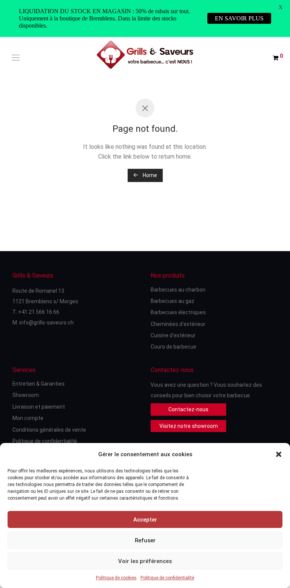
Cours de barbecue (173, 347)
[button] (278, 454)
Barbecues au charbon (178, 290)
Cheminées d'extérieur (178, 324)
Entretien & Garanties (38, 384)
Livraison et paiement (38, 407)
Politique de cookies (116, 577)
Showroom (25, 395)
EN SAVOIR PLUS (239, 18)
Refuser (145, 540)
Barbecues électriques (178, 312)
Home (149, 175)
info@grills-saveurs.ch (46, 322)
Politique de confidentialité (167, 577)
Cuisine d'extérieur (173, 335)
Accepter (145, 519)
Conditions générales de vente (49, 430)
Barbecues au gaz (172, 301)
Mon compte (27, 418)
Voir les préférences (145, 561)
